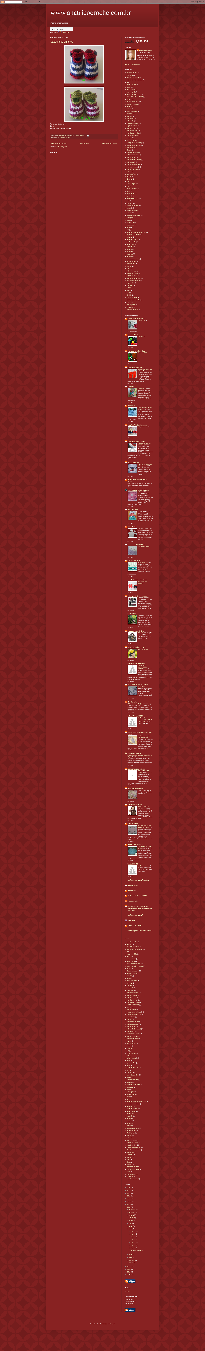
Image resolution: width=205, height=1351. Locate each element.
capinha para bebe (133, 133)
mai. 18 (133, 1237)
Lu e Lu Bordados (133, 462)
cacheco (129, 116)
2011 (129, 1269)
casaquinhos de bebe (134, 143)
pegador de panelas (133, 235)
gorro (128, 191)
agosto (131, 1220)
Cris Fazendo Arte (134, 560)
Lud (128, 201)
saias (128, 268)
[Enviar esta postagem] (87, 135)
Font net (130, 481)
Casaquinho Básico (143, 546)
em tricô (129, 176)
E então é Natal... (143, 353)
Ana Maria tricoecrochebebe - (138, 580)
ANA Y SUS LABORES (135, 716)
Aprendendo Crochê (134, 753)
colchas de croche (133, 155)
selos (128, 290)
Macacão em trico (132, 205)
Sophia (129, 295)
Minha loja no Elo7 (143, 562)
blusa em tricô (131, 89)
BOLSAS (140, 633)
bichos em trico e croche (134, 80)
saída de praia (131, 271)
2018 (129, 1196)
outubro (131, 1215)
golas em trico (131, 189)
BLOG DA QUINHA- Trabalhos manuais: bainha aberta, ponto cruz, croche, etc (140, 908)
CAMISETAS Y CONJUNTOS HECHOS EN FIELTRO (145, 719)
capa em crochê (132, 126)
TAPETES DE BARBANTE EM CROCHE (142, 667)
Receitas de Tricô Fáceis (136, 367)
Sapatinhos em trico (61, 41)
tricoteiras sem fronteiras (136, 351)
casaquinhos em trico (134, 145)
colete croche (131, 157)
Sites (128, 293)
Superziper (131, 920)
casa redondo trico (133, 135)
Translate (66, 32)
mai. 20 (133, 1234)
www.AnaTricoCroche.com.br (137, 425)
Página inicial (84, 143)
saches (129, 266)
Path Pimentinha (133, 824)
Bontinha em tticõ (132, 111)
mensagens (130, 225)
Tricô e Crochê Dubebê (135, 915)
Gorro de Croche (143, 649)
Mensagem (130, 222)
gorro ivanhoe (131, 193)
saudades (130, 285)
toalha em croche (132, 297)
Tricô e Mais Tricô (133, 864)
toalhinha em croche (133, 300)
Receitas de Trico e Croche (137, 441)
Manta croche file (132, 210)
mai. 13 (133, 1242)
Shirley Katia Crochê (135, 926)
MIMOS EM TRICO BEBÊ (136, 845)
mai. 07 (133, 1248)
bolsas (129, 109)
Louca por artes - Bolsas (136, 631)
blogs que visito (132, 85)
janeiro (131, 1263)
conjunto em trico (132, 167)
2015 (129, 1201)
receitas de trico (132, 261)
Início (128, 1291)
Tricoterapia (132, 891)
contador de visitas (133, 169)
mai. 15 (133, 1239)
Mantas (129, 213)
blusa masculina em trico (135, 97)
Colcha (129, 150)
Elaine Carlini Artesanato (136, 319)
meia (128, 220)
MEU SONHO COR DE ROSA (137, 480)
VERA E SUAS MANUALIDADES (138, 490)
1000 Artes (131, 406)
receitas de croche (133, 259)
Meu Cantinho (132, 702)
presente (130, 247)
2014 (129, 1204)
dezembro (132, 1209)
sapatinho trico (131, 276)
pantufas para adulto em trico (136, 232)
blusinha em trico (132, 104)
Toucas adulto (142, 320)
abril (130, 1254)
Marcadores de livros (133, 215)
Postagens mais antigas (109, 143)
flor (128, 181)
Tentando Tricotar (133, 335)
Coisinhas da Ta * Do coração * (138, 596)
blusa (128, 87)
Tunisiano (130, 307)
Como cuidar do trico (133, 164)
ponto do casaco (132, 239)
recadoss (130, 254)
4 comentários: (80, 135)
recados (129, 251)
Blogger (111, 1324)
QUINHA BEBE (133, 885)
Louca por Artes (133, 901)
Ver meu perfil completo (132, 64)
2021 (129, 1188)
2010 (129, 1272)
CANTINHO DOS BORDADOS (137, 896)
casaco (129, 138)
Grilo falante (141, 388)
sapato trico (130, 283)
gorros (129, 196)
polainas (129, 237)
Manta (129, 208)
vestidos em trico (132, 310)
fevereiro (132, 1260)
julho (130, 1223)
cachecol (130, 118)
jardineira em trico (132, 198)
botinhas (129, 114)
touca (128, 302)
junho (131, 1226)
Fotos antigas (131, 184)
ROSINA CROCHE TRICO (136, 663)
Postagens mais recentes (59, 143)
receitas (129, 256)
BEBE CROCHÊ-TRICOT (136, 647)
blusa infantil (131, 92)
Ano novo (130, 75)
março (131, 1257)
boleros (129, 106)
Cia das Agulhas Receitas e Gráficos (140, 931)
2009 (129, 1275)
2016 (129, 1199)
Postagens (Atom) (61, 147)
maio (130, 1229)
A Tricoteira (131, 386)
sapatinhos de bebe (133, 278)
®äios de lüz (132, 527)
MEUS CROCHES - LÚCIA (136, 769)
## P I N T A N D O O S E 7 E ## (138, 684)
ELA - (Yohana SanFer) (134, 703)
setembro (132, 1218)
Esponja (129, 179)
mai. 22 (133, 1231)
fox (128, 186)
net (128, 230)
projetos (129, 249)
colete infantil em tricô (134, 160)
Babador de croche (133, 77)
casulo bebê (131, 147)
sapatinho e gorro (132, 273)
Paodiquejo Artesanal (135, 804)
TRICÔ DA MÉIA (133, 509)
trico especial (131, 305)
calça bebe (130, 121)
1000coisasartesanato (135, 788)
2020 (129, 1190)
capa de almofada (132, 123)
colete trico (130, 162)
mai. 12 (133, 1245)
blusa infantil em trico (133, 94)
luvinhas (129, 203)
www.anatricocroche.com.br (90, 12)
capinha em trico (132, 131)
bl (127, 82)
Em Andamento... (143, 866)
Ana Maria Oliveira (145, 50)
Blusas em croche (132, 101)
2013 (129, 1207)
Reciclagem (131, 263)
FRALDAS (141, 686)
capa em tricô (131, 128)
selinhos (129, 288)
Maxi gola (130, 218)
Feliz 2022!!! (141, 336)
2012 (129, 1266)
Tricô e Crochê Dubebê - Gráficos (139, 880)
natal (128, 227)
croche (129, 172)
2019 (129, 1193)
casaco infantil (131, 140)
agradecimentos (132, 72)
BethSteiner (132, 613)
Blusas (129, 99)
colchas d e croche (133, 152)
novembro (132, 1212)
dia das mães (131, 174)
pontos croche (131, 242)
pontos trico (130, 244)
